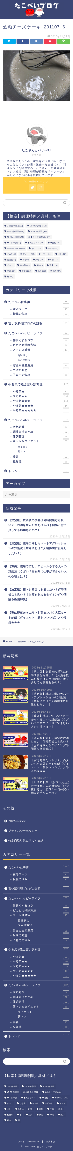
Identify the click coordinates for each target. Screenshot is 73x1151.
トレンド (37, 471)
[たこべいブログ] (36, 14)
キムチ (11, 254)
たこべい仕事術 (37, 302)
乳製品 (11, 260)
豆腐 (53, 265)
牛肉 (54, 260)
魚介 (42, 271)
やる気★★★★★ (40, 410)
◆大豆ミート (35, 243)
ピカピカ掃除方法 (40, 344)
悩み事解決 (24, 359)
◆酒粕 (55, 243)
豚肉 (11, 271)
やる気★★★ (40, 400)
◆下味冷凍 (14, 243)
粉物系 (25, 265)
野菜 (26, 271)
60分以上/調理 (15, 237)
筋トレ (21, 451)
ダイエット (24, 447)
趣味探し (23, 355)
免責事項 (50, 1141)
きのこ (36, 248)
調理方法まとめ (40, 431)
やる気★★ (40, 396)
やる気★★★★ (40, 405)
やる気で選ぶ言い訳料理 (38, 384)
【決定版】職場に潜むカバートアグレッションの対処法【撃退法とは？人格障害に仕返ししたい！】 (37, 548)
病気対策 (40, 426)
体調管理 (40, 436)
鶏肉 (57, 271)
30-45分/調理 (15, 231)
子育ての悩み (40, 374)
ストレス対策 (40, 349)
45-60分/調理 (39, 231)
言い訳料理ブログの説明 (37, 323)
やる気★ (40, 391)
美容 (40, 456)
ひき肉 (53, 248)
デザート (28, 254)
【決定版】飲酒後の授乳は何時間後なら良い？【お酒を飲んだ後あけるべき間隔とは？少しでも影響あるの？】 (37, 525)
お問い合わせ (17, 821)
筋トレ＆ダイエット (40, 441)
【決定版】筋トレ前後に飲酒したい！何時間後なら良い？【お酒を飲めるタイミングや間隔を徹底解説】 (37, 594)
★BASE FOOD (16, 248)
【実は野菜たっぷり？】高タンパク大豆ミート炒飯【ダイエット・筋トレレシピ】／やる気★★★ (37, 617)
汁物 (39, 260)
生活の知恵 (40, 370)
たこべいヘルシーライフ (38, 420)
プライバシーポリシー (23, 830)
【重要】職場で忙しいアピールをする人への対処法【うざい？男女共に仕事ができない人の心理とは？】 (37, 571)
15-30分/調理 (38, 226)
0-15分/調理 (15, 226)
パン (62, 254)
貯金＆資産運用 (40, 365)
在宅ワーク (40, 309)
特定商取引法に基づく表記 (25, 840)
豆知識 (40, 461)
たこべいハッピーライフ (37, 333)
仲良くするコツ (40, 340)
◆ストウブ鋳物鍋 (40, 237)
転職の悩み (40, 313)
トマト (46, 254)
